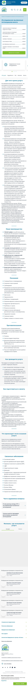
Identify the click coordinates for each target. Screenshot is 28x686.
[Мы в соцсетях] (7, 667)
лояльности (13, 270)
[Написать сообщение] (17, 10)
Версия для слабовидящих (7, 641)
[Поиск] (14, 10)
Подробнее (3, 680)
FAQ (15, 75)
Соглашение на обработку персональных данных (11, 657)
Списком (20, 529)
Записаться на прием (14, 52)
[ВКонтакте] (2, 667)
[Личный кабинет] (20, 10)
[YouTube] (14, 667)
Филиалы (20, 75)
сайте (22, 265)
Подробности (10, 75)
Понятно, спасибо (20, 683)
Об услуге (4, 75)
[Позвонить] (12, 10)
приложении (13, 265)
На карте (8, 529)
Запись (24, 75)
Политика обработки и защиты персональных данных (12, 660)
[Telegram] (5, 667)
